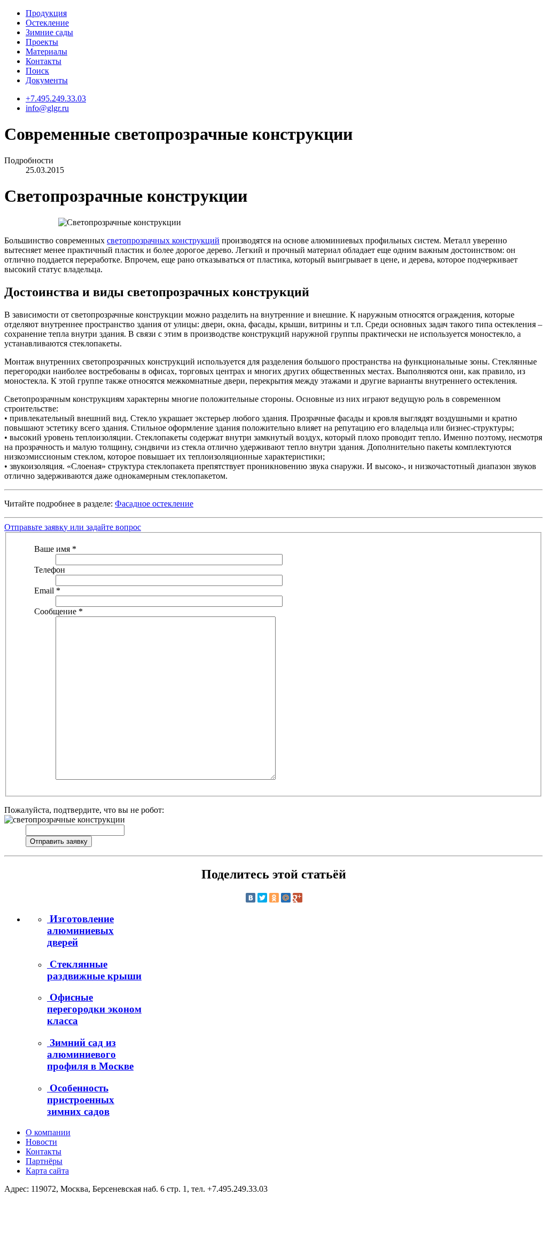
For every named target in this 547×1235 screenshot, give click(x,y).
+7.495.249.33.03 (56, 98)
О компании (48, 1132)
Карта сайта (47, 1170)
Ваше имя (55, 548)
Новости (41, 1141)
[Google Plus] (297, 897)
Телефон (49, 569)
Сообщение (58, 611)
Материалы (46, 51)
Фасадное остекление (154, 503)
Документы (47, 80)
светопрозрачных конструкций (163, 240)
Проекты (42, 41)
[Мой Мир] (286, 897)
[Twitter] (262, 897)
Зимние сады (49, 32)
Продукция (46, 13)
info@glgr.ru (47, 108)
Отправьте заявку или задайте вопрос (72, 527)
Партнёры (44, 1161)
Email (47, 590)
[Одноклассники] (274, 897)
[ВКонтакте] (250, 897)
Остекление (47, 22)
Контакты (43, 61)
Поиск (37, 70)
